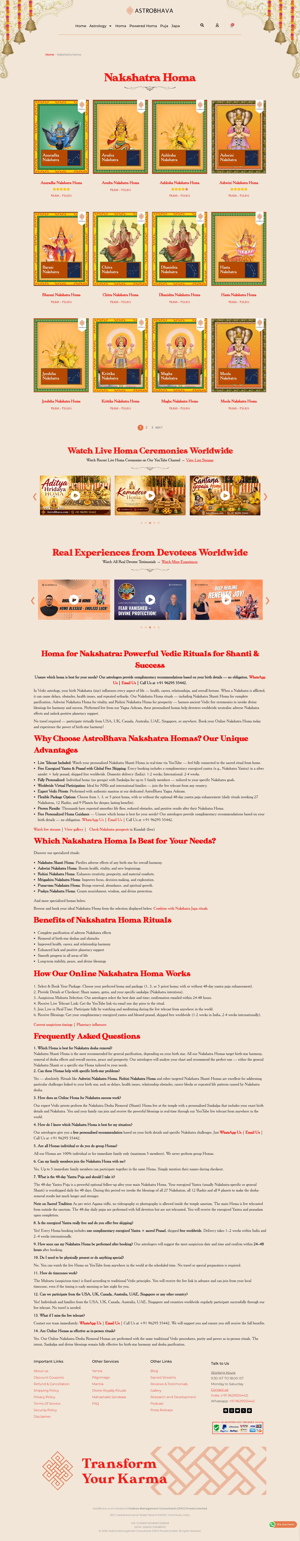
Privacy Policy (44, 1397)
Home (80, 26)
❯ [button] (265, 496)
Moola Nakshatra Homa (239, 401)
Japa (175, 26)
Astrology (98, 26)
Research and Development (173, 1397)
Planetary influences (91, 1024)
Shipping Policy (46, 1390)
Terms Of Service (47, 1403)
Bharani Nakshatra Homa (61, 294)
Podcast (156, 1403)
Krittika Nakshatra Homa (120, 401)
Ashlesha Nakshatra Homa (179, 182)
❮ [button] (35, 496)
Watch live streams (47, 829)
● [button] (141, 523)
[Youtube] (237, 1410)
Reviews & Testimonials (169, 1384)
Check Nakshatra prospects (109, 829)
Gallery (155, 1390)
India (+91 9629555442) (229, 1395)
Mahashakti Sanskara (109, 1397)
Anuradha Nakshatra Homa (61, 182)
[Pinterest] (249, 1410)
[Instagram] (231, 1410)
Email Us (129, 682)
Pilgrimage (101, 1377)
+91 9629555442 (242, 1401)
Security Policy (45, 1410)
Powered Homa (143, 26)
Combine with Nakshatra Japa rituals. (180, 908)
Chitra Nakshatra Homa (120, 294)
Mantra (97, 1384)
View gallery (74, 829)
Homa (120, 26)
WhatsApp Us (93, 819)
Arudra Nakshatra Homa (120, 182)
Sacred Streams (163, 1377)
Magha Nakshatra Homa (179, 401)
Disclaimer (42, 1417)
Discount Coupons (49, 1377)
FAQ (95, 1403)
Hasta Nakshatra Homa (238, 294)
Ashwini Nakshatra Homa (238, 182)
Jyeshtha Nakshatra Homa (61, 401)
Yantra (97, 1371)
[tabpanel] (75, 497)
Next (159, 427)
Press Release (161, 1410)
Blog (154, 1371)
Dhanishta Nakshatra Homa (179, 294)
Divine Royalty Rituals (109, 1390)
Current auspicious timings (53, 1024)
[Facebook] (225, 1410)
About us (41, 1371)
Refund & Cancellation (52, 1384)
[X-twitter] (243, 1410)
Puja (164, 26)
